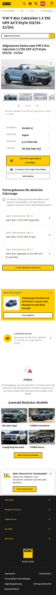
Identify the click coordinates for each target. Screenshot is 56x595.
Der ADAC (9, 529)
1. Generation (46, 11)
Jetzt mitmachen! (25, 489)
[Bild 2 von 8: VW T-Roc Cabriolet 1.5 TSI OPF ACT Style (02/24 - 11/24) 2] (25, 97)
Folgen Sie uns (11, 519)
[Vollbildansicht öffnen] (51, 63)
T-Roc (32, 11)
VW (22, 11)
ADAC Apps (9, 500)
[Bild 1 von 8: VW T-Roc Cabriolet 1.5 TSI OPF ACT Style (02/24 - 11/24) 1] (10, 97)
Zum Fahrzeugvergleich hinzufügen (30, 160)
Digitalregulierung (13, 584)
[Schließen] (50, 474)
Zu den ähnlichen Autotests (28, 267)
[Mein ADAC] (30, 3)
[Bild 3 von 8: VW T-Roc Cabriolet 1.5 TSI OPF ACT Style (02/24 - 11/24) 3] (40, 97)
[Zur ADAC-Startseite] (6, 3)
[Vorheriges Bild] (19, 106)
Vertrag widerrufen (42, 584)
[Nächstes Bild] (37, 106)
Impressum (10, 573)
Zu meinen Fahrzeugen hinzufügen (30, 169)
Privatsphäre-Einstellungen (18, 578)
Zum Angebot (28, 315)
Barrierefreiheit (12, 589)
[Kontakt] (36, 3)
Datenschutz (45, 573)
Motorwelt (9, 539)
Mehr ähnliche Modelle (28, 455)
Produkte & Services (13, 510)
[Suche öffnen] (24, 3)
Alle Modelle (28, 176)
